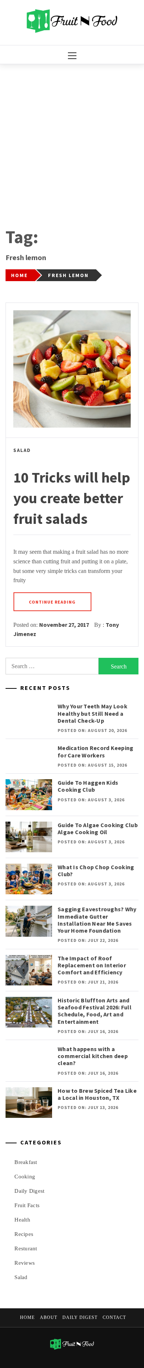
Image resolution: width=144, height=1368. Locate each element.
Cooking (24, 1176)
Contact (114, 1317)
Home (27, 1317)
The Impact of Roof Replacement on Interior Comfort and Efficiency (92, 965)
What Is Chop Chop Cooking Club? (96, 870)
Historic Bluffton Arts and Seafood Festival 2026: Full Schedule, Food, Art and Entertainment (94, 1010)
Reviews (24, 1263)
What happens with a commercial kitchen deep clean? (93, 1056)
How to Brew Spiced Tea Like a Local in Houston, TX (97, 1094)
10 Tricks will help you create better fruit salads (71, 498)
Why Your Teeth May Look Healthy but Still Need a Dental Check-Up (92, 713)
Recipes (23, 1234)
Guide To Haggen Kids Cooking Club (88, 786)
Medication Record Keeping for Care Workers (95, 751)
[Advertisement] (72, 140)
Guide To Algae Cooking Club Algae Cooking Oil (98, 828)
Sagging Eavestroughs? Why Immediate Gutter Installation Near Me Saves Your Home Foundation (97, 919)
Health (22, 1220)
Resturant (25, 1248)
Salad (22, 450)
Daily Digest (29, 1191)
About (48, 1317)
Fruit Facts (27, 1205)
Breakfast (25, 1162)
